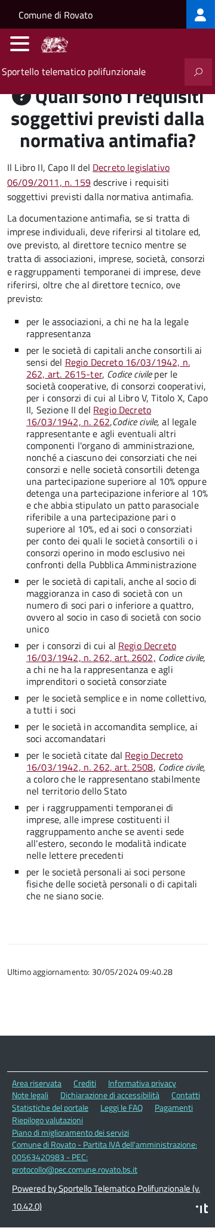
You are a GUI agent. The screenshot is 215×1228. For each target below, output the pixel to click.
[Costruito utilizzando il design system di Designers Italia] (202, 1210)
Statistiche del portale (50, 1107)
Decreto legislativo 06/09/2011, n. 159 (88, 174)
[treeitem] (200, 14)
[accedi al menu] (19, 43)
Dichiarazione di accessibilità (109, 1095)
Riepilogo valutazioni (47, 1120)
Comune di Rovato (56, 15)
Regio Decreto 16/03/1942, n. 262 (88, 416)
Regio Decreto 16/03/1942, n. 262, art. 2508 (104, 761)
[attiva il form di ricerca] (198, 72)
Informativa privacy (142, 1083)
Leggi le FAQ (121, 1107)
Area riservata (37, 1083)
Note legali (30, 1095)
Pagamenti (174, 1107)
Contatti (185, 1095)
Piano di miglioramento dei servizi (70, 1132)
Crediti (84, 1083)
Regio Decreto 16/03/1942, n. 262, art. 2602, (101, 651)
